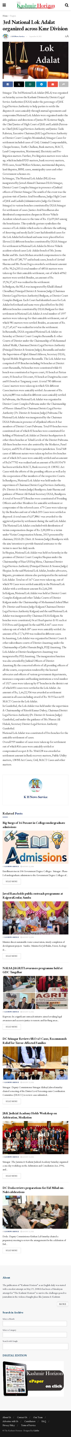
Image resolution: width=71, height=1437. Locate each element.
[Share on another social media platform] (63, 84)
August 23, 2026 (28, 866)
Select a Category (9, 1330)
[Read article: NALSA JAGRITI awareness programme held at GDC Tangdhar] (35, 992)
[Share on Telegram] (41, 84)
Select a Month (8, 1319)
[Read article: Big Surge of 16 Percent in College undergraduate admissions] (35, 847)
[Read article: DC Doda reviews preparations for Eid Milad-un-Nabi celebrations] (35, 1212)
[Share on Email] (53, 84)
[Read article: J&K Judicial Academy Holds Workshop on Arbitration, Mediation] (35, 1137)
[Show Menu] (4, 5)
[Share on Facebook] (8, 84)
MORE (62, 1304)
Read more (13, 881)
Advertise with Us (10, 1421)
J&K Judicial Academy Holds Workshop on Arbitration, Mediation (30, 1115)
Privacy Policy (9, 1425)
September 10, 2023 (35, 36)
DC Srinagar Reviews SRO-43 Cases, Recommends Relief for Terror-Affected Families (35, 1041)
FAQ (44, 1421)
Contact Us (22, 1417)
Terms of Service (28, 1425)
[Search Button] (66, 5)
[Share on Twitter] (19, 84)
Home (5, 15)
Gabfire (36, 1430)
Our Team (38, 1417)
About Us (7, 1417)
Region (13, 15)
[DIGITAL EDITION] (33, 1378)
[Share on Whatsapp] (30, 84)
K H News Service (18, 36)
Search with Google (10, 1341)
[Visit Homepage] (35, 5)
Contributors (29, 1421)
